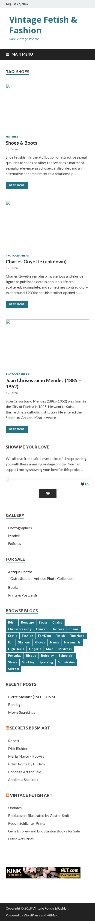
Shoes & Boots (21, 143)
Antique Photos (20, 572)
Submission (66, 662)
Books (13, 587)
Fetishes (12, 136)
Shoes (12, 662)
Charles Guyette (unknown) (36, 261)
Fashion (27, 635)
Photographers (17, 255)
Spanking (46, 662)
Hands (54, 642)
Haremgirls (72, 642)
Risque (31, 655)
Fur (10, 642)
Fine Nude (77, 635)
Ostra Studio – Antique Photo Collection (42, 578)
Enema (73, 629)
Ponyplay (14, 655)
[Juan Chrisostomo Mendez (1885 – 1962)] (47, 346)
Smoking (28, 662)
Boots (43, 622)
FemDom (44, 635)
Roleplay (47, 655)
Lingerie (35, 649)
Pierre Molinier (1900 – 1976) (31, 696)
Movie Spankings (21, 712)
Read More (16, 185)
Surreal (13, 669)
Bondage (27, 622)
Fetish (60, 635)
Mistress (65, 649)
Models (14, 535)
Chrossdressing (19, 629)
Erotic (12, 635)
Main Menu (22, 54)
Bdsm (12, 622)
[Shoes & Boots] (47, 109)
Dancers (58, 629)
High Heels (16, 649)
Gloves (40, 642)
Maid (49, 649)
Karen (14, 149)
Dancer (41, 629)
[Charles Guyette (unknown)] (47, 227)
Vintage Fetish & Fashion (43, 25)
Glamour (24, 642)
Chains (57, 622)
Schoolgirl (66, 655)
